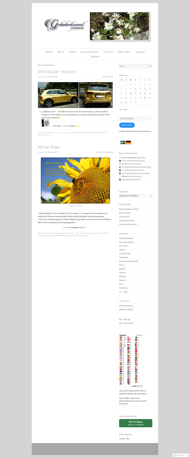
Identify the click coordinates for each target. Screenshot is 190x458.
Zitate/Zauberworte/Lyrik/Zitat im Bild (60, 233)
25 (140, 98)
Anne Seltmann (127, 173)
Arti (123, 164)
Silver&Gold (50, 132)
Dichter (48, 235)
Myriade (122, 280)
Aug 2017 (95, 233)
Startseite (49, 52)
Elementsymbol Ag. (101, 132)
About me (60, 52)
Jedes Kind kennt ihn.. (138, 161)
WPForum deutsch (126, 306)
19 (145, 93)
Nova (121, 284)
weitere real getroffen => (129, 224)
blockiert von (138, 423)
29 (126, 102)
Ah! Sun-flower (49, 147)
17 (135, 93)
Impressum (140, 52)
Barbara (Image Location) (129, 209)
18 (140, 93)
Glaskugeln (95, 57)
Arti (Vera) (123, 246)
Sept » (126, 109)
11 (140, 89)
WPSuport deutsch (126, 309)
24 (136, 98)
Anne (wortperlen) (126, 242)
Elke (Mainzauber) (128, 167)
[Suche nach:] (135, 66)
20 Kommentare (107, 77)
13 (150, 89)
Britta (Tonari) (124, 213)
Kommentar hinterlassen (104, 152)
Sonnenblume (72, 235)
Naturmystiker (61, 235)
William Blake (83, 235)
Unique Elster (141, 158)
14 (121, 93)
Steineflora (123, 288)
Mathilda (122, 276)
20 (150, 93)
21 (121, 98)
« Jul (121, 109)
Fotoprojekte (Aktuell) (89, 52)
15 (126, 93)
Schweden (72, 52)
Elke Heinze (123, 257)
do (123, 180)
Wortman (125, 161)
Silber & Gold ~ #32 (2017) (57, 72)
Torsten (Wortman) (126, 221)
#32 (63, 132)
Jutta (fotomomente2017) (128, 261)
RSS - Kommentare (126, 323)
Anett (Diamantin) (126, 238)
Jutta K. (122, 265)
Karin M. (122, 269)
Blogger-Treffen (124, 52)
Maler (54, 235)
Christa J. (122, 250)
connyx (124, 170)
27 (150, 98)
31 (135, 102)
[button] (58, 95)
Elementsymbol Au (44, 135)
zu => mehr (123, 292)
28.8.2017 (68, 132)
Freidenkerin (124, 217)
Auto (73, 132)
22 (126, 98)
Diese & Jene (108, 52)
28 (121, 102)
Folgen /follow (126, 125)
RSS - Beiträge (124, 319)
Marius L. (122, 273)
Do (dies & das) (125, 254)
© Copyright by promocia (84, 132)
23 (131, 98)
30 (131, 102)
